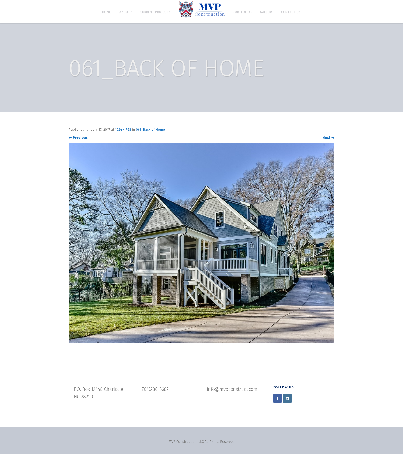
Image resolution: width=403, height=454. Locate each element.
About (124, 11)
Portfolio (241, 11)
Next (328, 138)
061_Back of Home (150, 129)
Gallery (266, 11)
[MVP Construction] (202, 9)
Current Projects (155, 11)
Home (106, 11)
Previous (78, 138)
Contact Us (291, 11)
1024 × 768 (123, 129)
